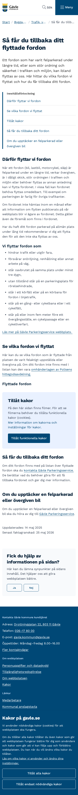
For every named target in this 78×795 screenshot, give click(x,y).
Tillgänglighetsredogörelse (21, 672)
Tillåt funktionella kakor (29, 438)
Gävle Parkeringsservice (56, 514)
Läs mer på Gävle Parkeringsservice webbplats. (37, 332)
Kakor (6, 684)
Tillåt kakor (15, 121)
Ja (14, 587)
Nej (31, 587)
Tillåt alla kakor (39, 773)
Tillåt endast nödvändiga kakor (39, 784)
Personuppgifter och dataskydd (25, 665)
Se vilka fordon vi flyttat (24, 111)
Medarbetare (11, 700)
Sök (49, 7)
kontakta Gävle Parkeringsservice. (49, 470)
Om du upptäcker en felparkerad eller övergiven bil (35, 143)
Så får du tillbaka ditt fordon (28, 131)
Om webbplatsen (14, 678)
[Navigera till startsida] (10, 7)
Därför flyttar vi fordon (24, 101)
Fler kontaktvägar (15, 650)
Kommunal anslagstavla (19, 706)
